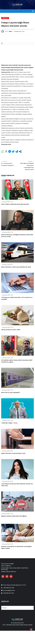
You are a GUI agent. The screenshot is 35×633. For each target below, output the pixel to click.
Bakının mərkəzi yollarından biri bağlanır (14, 516)
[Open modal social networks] (20, 151)
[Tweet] (13, 151)
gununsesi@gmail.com (9, 590)
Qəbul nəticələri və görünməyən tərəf (13, 453)
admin (10, 31)
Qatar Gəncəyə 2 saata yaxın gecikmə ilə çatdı (16, 267)
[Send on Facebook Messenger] (9, 151)
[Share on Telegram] (16, 151)
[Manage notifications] (31, 629)
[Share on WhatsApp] (2, 151)
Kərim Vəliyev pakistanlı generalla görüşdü (15, 204)
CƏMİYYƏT (5, 18)
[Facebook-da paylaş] (6, 151)
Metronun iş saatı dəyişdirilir (10, 392)
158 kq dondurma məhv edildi (10, 329)
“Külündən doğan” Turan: (9, 423)
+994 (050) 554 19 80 (8, 587)
